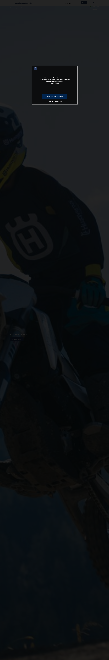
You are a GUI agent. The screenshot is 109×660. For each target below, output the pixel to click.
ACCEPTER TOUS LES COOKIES (55, 96)
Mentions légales (57, 83)
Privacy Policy (52, 83)
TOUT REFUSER (55, 91)
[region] (55, 85)
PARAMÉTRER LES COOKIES (55, 101)
